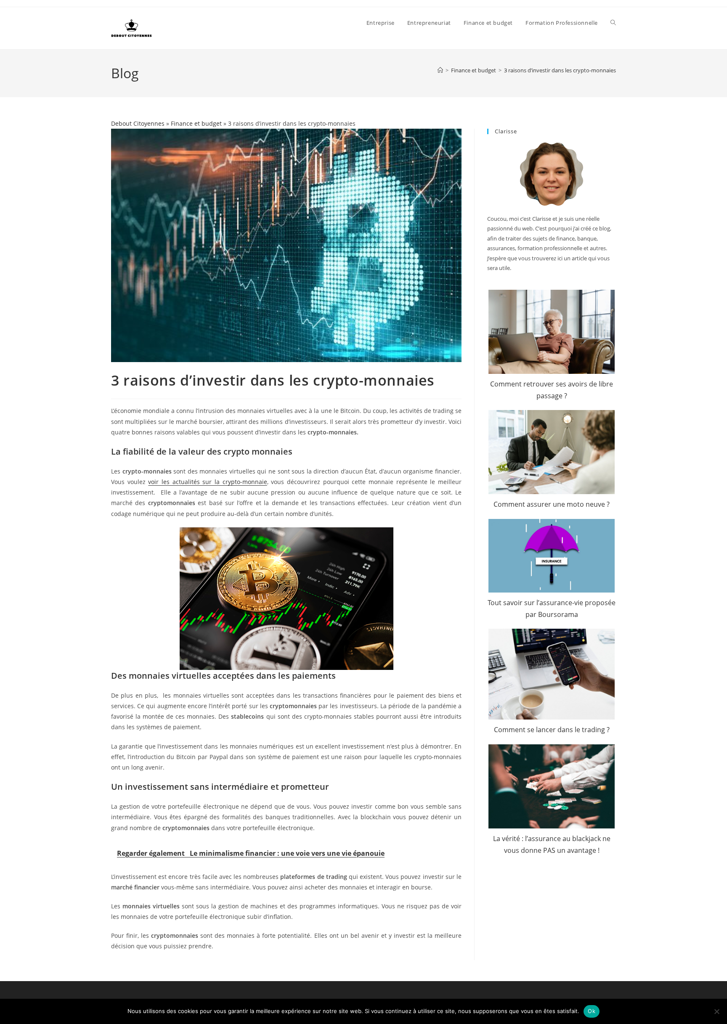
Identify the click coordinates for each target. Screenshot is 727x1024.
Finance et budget (196, 123)
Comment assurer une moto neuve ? (552, 504)
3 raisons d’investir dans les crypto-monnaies (560, 70)
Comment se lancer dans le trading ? (552, 729)
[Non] (716, 1011)
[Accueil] (440, 70)
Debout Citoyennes (138, 123)
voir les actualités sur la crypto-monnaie (207, 482)
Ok (591, 1011)
